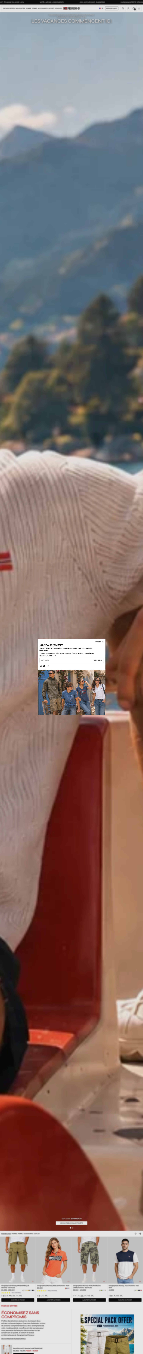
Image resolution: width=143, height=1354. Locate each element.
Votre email (45, 660)
